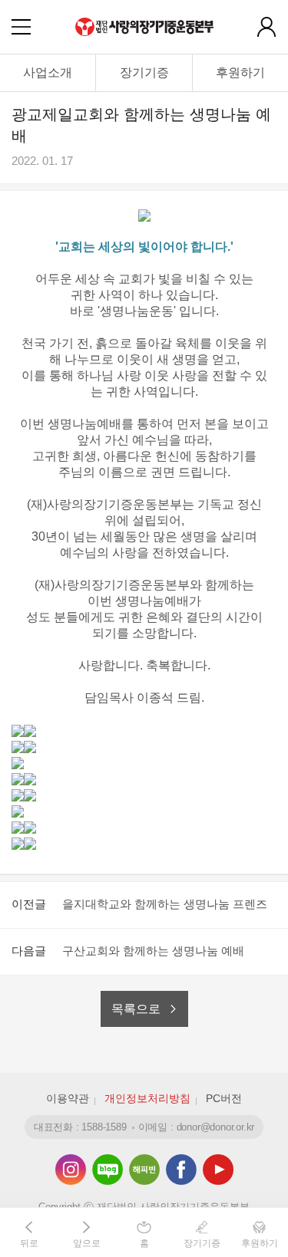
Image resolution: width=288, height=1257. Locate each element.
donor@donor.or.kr (216, 1127)
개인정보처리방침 (147, 1098)
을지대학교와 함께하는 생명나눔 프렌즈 (164, 903)
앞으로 (87, 1243)
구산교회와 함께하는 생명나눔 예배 (153, 950)
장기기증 (144, 72)
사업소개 (47, 72)
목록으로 (136, 1008)
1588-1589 (103, 1127)
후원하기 (240, 72)
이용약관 (67, 1098)
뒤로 (29, 1243)
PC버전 (224, 1098)
